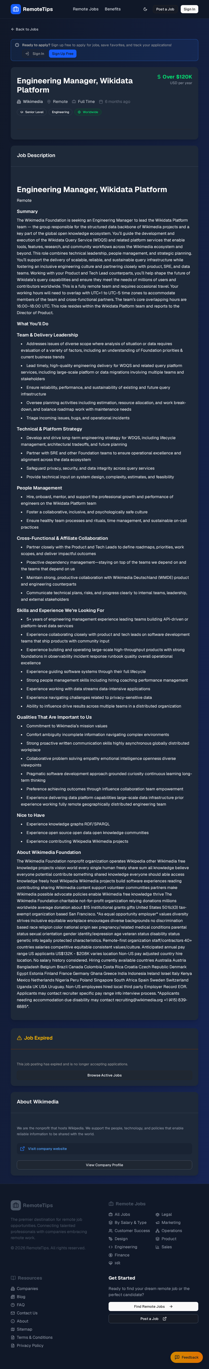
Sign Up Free (62, 53)
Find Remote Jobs (149, 1306)
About (22, 1321)
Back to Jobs (27, 29)
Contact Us (27, 1313)
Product (169, 1238)
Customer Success (132, 1230)
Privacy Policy (30, 1345)
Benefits (113, 9)
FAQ (21, 1305)
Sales (167, 1247)
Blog (21, 1296)
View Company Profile (104, 1165)
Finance (122, 1255)
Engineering (126, 1247)
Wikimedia (33, 101)
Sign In (189, 9)
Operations (172, 1230)
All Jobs (122, 1214)
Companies (27, 1288)
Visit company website (47, 1148)
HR (117, 1263)
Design (121, 1238)
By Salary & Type (131, 1222)
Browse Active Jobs (104, 1075)
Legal (167, 1214)
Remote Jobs (86, 9)
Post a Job (165, 9)
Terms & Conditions (35, 1337)
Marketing (171, 1222)
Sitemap (24, 1329)
